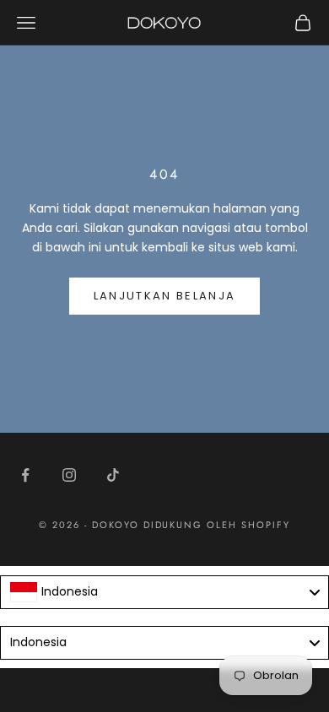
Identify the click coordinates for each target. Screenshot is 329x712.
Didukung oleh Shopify (217, 524)
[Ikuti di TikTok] (113, 475)
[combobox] (164, 592)
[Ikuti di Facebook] (25, 475)
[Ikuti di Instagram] (69, 475)
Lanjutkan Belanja (165, 296)
